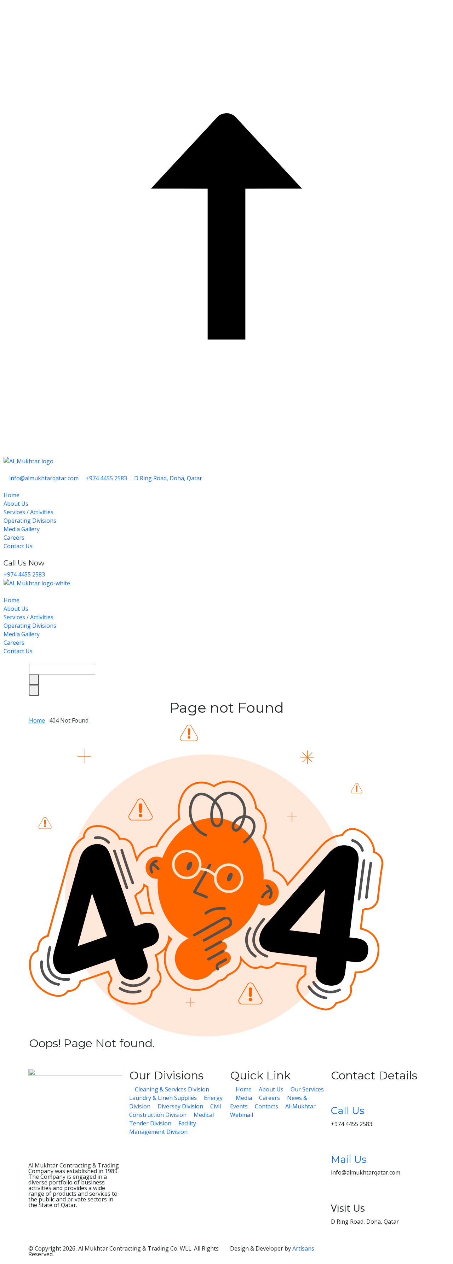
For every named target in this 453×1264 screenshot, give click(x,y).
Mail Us (349, 1159)
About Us (17, 504)
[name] (31, 1057)
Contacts (266, 1106)
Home (12, 495)
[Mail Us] (340, 1143)
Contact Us (19, 546)
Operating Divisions (31, 520)
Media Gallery (22, 529)
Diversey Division (180, 1106)
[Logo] (28, 460)
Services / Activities (29, 512)
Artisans (303, 1248)
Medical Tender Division (171, 1119)
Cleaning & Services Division (172, 1089)
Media (243, 1098)
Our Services (306, 1089)
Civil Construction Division (175, 1110)
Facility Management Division (162, 1127)
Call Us (348, 1110)
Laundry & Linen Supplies (163, 1098)
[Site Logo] (226, 583)
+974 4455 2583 (24, 574)
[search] (34, 679)
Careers (15, 537)
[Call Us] (340, 1094)
